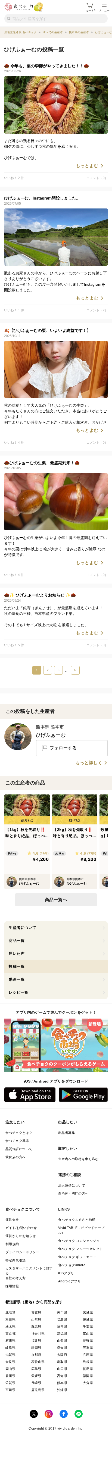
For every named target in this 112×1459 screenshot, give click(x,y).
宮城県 (88, 1313)
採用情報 (12, 1286)
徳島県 (88, 1369)
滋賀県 (10, 1355)
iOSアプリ (66, 1273)
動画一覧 (16, 979)
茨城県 (88, 1320)
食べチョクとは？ (18, 1133)
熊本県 (62, 1383)
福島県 (62, 1320)
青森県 (36, 1313)
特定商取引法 (15, 1260)
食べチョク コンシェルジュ (78, 1241)
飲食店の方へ (15, 1157)
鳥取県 (62, 1362)
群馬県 (36, 1327)
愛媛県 (36, 1376)
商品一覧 (16, 940)
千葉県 (88, 1327)
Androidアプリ (69, 1281)
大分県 (88, 1383)
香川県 (10, 1376)
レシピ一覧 (19, 992)
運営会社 (12, 1220)
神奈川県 (38, 1334)
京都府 (36, 1355)
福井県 (36, 1341)
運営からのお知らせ (20, 1236)
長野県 (88, 1341)
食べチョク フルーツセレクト (80, 1249)
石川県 (10, 1341)
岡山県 (10, 1369)
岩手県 (62, 1313)
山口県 (62, 1369)
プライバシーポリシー (22, 1252)
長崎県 (36, 1383)
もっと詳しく (88, 763)
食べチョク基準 (17, 1141)
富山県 (88, 1334)
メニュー (104, 10)
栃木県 (10, 1327)
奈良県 (10, 1362)
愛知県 (62, 1348)
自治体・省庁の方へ (73, 1193)
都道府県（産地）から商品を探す (34, 1302)
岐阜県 (10, 1348)
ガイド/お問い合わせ (21, 1228)
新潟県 (62, 1334)
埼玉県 (62, 1327)
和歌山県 (38, 1362)
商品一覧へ (56, 899)
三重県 (88, 1348)
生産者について (22, 927)
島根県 (88, 1362)
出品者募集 (66, 1133)
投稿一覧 (16, 966)
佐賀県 (10, 1383)
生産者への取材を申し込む (78, 1159)
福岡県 (88, 1376)
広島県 (36, 1369)
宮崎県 (10, 1390)
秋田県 (10, 1320)
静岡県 (36, 1348)
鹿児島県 (38, 1390)
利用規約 (12, 1244)
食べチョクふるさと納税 (76, 1220)
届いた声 (16, 953)
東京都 (10, 1334)
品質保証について (18, 1149)
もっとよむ (87, 166)
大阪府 (62, 1355)
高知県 (62, 1376)
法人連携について (71, 1185)
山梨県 (62, 1341)
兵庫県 (88, 1355)
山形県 (36, 1320)
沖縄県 (62, 1390)
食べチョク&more (71, 1265)
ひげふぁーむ (51, 735)
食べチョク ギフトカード (77, 1257)
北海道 (10, 1313)
